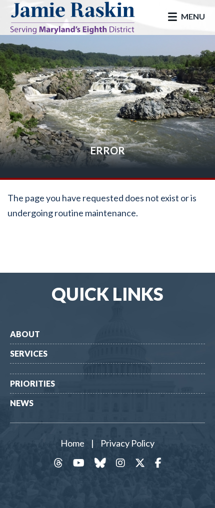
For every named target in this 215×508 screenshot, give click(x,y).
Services (29, 353)
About (25, 334)
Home (72, 443)
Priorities (32, 383)
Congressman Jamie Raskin (80, 17)
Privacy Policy (127, 443)
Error (107, 150)
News (22, 403)
